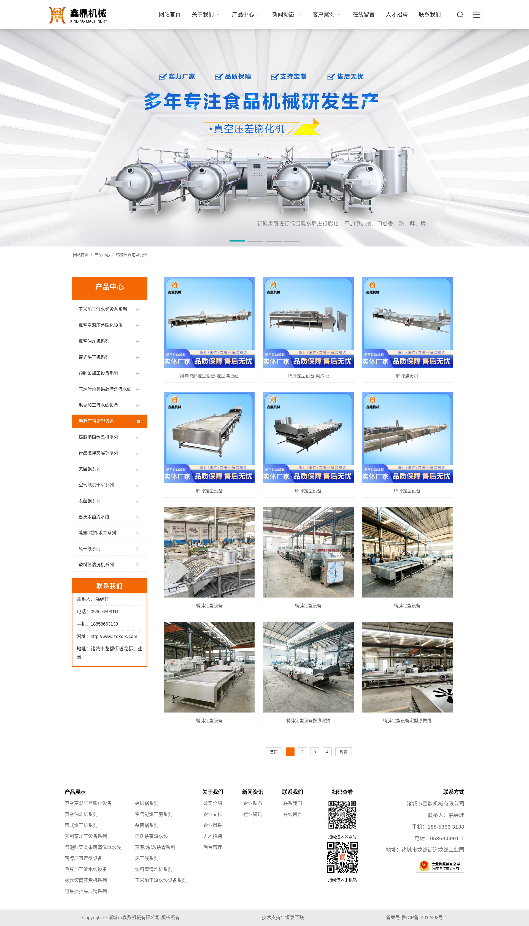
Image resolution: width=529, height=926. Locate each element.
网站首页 (170, 15)
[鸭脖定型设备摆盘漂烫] (308, 667)
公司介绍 (212, 803)
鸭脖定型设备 (209, 491)
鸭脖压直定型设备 (131, 255)
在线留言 (364, 15)
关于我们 (203, 15)
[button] (237, 242)
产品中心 (244, 15)
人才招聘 (397, 15)
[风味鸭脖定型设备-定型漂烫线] (209, 323)
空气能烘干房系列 (153, 814)
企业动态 (252, 803)
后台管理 (212, 847)
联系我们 (430, 15)
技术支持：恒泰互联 (283, 917)
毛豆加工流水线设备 (86, 869)
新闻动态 (284, 15)
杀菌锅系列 (146, 825)
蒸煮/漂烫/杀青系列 (155, 847)
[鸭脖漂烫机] (407, 323)
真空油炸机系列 (81, 814)
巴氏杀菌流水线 (151, 836)
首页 (274, 752)
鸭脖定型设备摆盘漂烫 (308, 720)
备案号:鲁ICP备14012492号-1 (416, 917)
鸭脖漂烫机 (407, 376)
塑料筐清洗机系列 (153, 869)
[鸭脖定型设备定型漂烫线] (407, 667)
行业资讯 (252, 814)
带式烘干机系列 (81, 825)
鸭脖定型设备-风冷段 (308, 376)
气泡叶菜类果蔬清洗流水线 (93, 847)
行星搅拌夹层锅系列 (86, 891)
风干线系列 (146, 858)
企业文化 (212, 814)
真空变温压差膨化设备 (88, 803)
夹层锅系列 (146, 803)
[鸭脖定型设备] (209, 437)
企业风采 (212, 825)
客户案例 (324, 15)
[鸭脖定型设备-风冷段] (308, 323)
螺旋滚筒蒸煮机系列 (86, 880)
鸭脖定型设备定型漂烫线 (407, 720)
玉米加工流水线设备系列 (161, 880)
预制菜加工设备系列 (86, 836)
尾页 (343, 752)
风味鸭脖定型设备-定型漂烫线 (209, 376)
